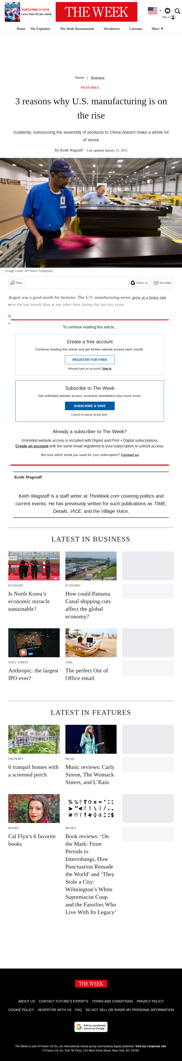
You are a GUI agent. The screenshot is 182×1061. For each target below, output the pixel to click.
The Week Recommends (77, 29)
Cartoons (135, 29)
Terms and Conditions (112, 1001)
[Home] (20, 29)
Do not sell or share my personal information (130, 1010)
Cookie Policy (21, 1010)
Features (90, 87)
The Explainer (40, 29)
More (156, 29)
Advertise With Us (54, 1010)
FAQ (78, 1010)
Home (79, 77)
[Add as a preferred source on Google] (91, 1027)
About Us (26, 1001)
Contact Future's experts (63, 1001)
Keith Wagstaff (71, 150)
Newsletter (165, 283)
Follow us (142, 283)
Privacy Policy (150, 1001)
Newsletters (112, 29)
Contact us (130, 455)
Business (98, 77)
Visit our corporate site (150, 1046)
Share (19, 283)
